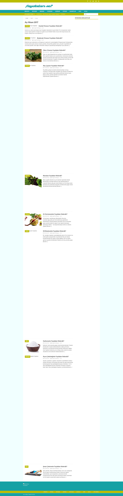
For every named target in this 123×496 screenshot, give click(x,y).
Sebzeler (42, 11)
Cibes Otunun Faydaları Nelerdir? (54, 50)
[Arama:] (91, 14)
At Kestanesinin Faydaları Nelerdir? (55, 214)
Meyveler (34, 11)
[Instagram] (90, 1)
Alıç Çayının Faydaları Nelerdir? (53, 66)
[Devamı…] (40, 33)
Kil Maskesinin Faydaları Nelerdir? (54, 231)
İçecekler (57, 11)
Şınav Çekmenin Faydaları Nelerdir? (55, 466)
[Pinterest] (96, 1)
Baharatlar (73, 11)
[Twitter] (93, 1)
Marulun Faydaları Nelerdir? (52, 176)
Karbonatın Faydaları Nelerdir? (53, 341)
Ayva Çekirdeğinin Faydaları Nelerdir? (56, 356)
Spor (80, 11)
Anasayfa (26, 11)
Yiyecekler (49, 11)
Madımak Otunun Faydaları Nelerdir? (49, 38)
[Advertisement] (49, 200)
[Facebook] (87, 1)
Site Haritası (96, 491)
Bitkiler (65, 11)
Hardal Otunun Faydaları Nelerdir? (50, 26)
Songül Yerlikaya (37, 27)
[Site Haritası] (98, 1)
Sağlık (85, 11)
